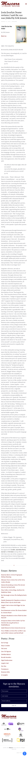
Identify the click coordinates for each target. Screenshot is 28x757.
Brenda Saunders (6, 657)
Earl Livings (4, 643)
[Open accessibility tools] (24, 753)
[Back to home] (10, 4)
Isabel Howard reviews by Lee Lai (13, 628)
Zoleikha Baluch (6, 654)
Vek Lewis (4, 648)
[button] (26, 4)
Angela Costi (5, 663)
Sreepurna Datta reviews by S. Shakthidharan (13, 623)
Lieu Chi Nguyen (6, 651)
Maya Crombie (5, 645)
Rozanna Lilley (5, 672)
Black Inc (4, 36)
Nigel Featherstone (6, 660)
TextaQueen (4, 669)
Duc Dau (3, 666)
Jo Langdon (4, 675)
